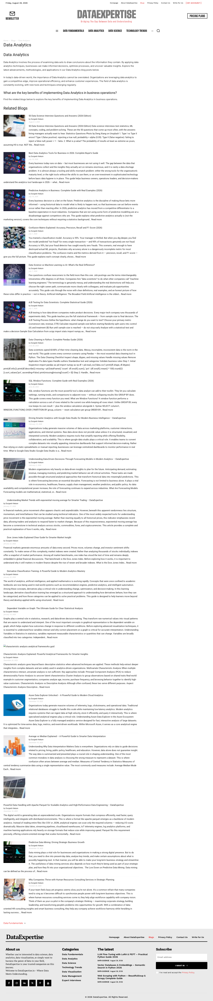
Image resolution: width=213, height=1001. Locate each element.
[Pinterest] (40, 983)
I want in (180, 965)
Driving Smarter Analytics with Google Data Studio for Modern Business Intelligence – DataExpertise (77, 418)
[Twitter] (32, 983)
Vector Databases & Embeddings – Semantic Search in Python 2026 (121, 966)
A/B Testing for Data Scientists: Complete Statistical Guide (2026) (60, 302)
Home (5, 40)
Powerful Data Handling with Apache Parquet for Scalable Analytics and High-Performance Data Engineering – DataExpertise (63, 805)
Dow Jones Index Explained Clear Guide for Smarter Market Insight (39, 537)
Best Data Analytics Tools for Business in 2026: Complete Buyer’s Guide (63, 153)
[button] (158, 30)
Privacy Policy (188, 972)
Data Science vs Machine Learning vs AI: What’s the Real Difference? (62, 265)
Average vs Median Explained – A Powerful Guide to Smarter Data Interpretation (67, 736)
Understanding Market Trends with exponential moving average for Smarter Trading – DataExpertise (55, 500)
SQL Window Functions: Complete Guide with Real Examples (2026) (61, 380)
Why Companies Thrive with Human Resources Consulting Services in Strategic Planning (71, 879)
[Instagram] (16, 983)
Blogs (13, 40)
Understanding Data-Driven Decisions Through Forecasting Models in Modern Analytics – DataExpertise (79, 459)
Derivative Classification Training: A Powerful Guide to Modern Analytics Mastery (46, 571)
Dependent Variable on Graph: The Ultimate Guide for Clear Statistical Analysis (45, 608)
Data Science (103, 961)
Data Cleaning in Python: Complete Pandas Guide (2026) (56, 339)
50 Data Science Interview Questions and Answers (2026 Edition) (60, 116)
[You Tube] (48, 983)
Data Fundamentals (13, 923)
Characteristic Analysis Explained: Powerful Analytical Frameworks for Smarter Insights (45, 654)
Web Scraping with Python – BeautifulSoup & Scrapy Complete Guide (122, 977)
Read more (39, 144)
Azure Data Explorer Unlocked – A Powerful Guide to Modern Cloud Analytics (66, 695)
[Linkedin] (24, 983)
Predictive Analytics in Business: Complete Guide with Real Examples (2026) (65, 190)
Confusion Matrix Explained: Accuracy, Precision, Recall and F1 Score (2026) (65, 227)
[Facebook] (9, 983)
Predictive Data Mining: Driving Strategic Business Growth (56, 842)
